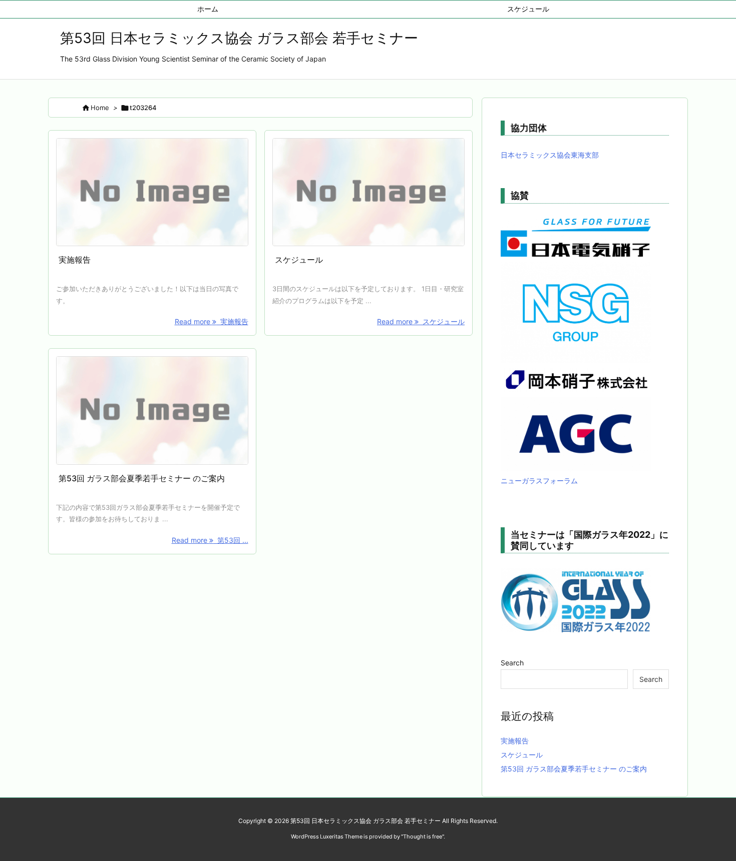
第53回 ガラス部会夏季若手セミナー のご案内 (142, 478)
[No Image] (152, 192)
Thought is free (422, 836)
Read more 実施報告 (211, 321)
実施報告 (75, 260)
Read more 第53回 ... (210, 540)
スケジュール (299, 260)
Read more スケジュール (421, 321)
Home (100, 108)
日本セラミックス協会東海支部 (550, 155)
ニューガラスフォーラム (539, 480)
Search (512, 662)
